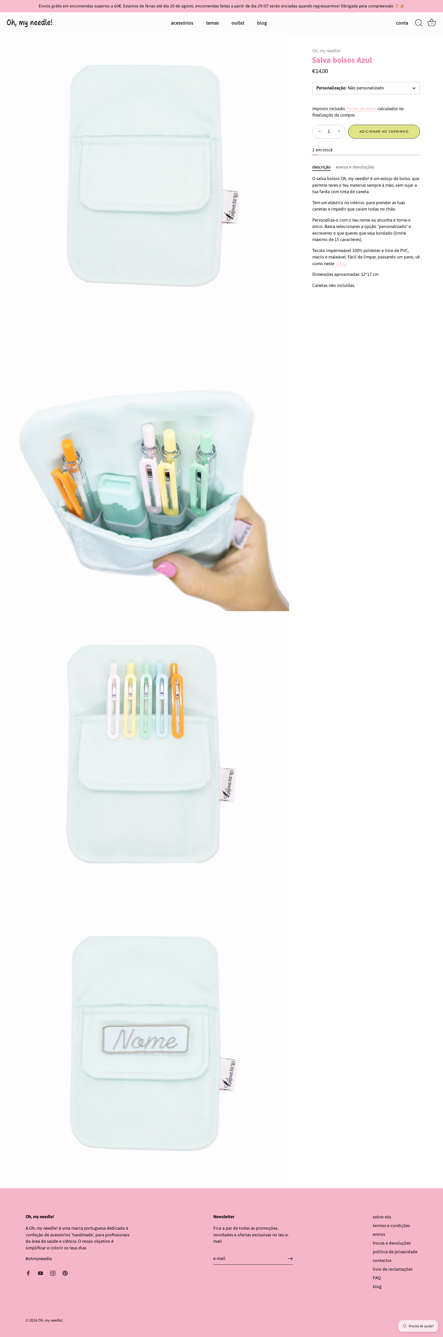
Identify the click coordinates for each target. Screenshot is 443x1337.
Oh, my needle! (326, 50)
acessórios (182, 23)
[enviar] (290, 1258)
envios (379, 1234)
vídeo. (341, 263)
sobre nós (382, 1216)
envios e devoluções (355, 167)
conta (402, 23)
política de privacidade (395, 1251)
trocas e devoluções (392, 1243)
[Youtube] (40, 1273)
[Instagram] (52, 1273)
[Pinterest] (65, 1273)
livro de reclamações (392, 1269)
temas (212, 23)
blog (262, 23)
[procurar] (418, 23)
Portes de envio (361, 108)
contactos (382, 1260)
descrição (321, 167)
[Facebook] (28, 1273)
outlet (237, 23)
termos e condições (391, 1225)
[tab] (324, 167)
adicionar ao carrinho (384, 131)
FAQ (377, 1277)
